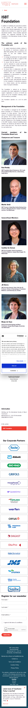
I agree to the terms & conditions (13, 622)
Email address (6, 615)
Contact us (15, 659)
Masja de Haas (6, 322)
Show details (20, 361)
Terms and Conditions (15, 662)
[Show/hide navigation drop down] (25, 4)
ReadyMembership (18, 656)
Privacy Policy (15, 668)
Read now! (6, 704)
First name (5, 600)
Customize (13, 370)
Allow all (14, 365)
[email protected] (14, 649)
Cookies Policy (15, 665)
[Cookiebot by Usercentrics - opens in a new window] (18, 336)
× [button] (24, 687)
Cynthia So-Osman (8, 248)
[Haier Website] (14, 553)
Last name (4, 607)
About (5, 10)
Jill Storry (5, 285)
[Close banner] (25, 336)
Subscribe (7, 635)
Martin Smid (5, 205)
